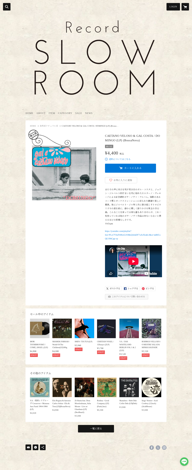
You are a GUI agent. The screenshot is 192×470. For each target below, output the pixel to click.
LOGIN (173, 7)
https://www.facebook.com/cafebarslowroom (151, 447)
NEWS (89, 113)
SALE (78, 113)
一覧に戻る (96, 428)
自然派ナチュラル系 (49, 126)
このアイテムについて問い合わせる (128, 297)
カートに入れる (133, 168)
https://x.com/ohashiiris (158, 447)
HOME (29, 113)
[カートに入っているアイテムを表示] (185, 7)
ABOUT (41, 113)
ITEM (52, 113)
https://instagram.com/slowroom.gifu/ (164, 447)
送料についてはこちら (119, 159)
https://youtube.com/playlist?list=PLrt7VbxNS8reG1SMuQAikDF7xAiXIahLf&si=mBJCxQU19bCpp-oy (132, 235)
